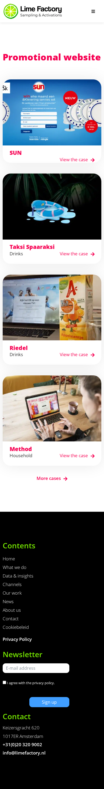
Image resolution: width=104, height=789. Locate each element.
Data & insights (18, 576)
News (8, 601)
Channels (12, 584)
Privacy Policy (17, 639)
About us (12, 610)
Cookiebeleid (16, 627)
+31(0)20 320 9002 (22, 744)
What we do (14, 567)
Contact (11, 618)
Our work (12, 593)
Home (9, 559)
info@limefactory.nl (24, 753)
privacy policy (43, 682)
